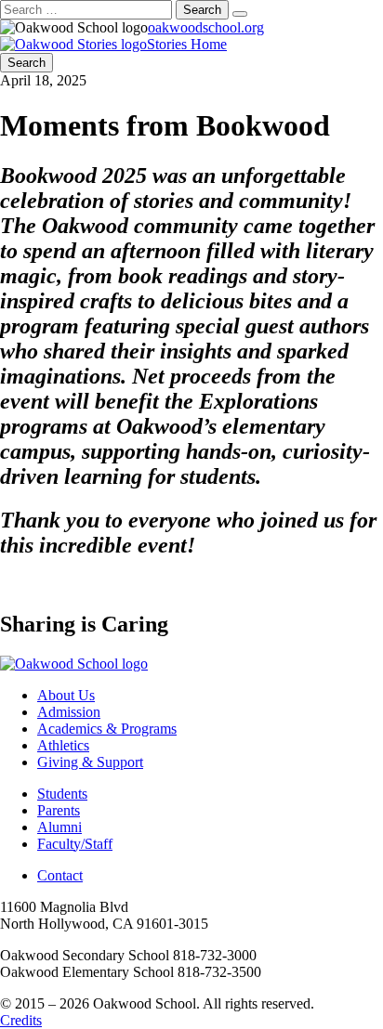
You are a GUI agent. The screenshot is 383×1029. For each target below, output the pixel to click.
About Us (66, 695)
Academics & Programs (107, 728)
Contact (60, 875)
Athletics (63, 745)
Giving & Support (90, 762)
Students (62, 793)
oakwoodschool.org (206, 27)
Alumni (59, 827)
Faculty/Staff (74, 844)
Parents (58, 810)
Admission (68, 712)
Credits (21, 1020)
